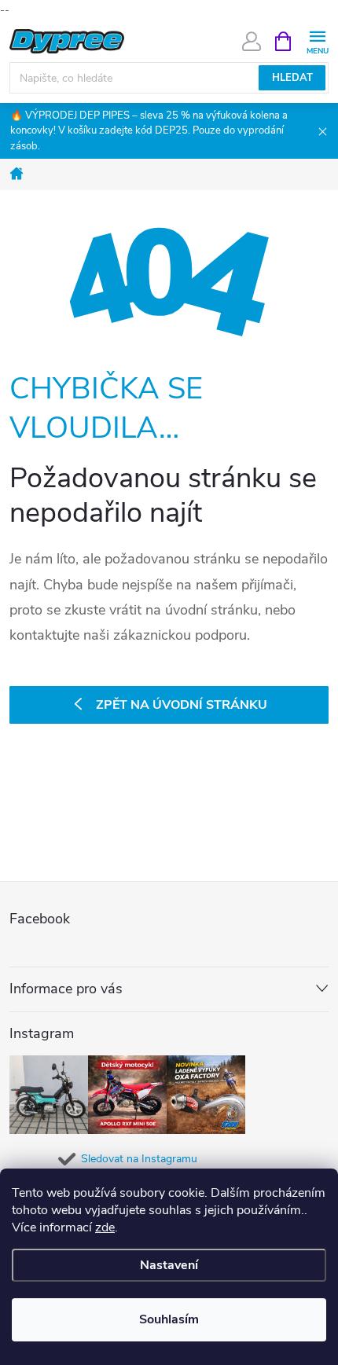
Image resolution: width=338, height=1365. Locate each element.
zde (105, 1227)
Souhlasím (169, 1319)
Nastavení (169, 1265)
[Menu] (317, 40)
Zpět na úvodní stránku (181, 705)
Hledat (292, 78)
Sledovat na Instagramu (139, 1158)
